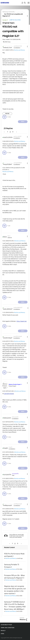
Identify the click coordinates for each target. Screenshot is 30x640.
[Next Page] (16, 131)
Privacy (3, 630)
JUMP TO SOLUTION (14, 20)
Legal (2, 633)
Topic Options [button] (25, 16)
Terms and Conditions (7, 627)
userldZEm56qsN (9, 393)
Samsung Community (8, 12)
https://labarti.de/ (22, 321)
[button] (25, 46)
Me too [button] (7, 113)
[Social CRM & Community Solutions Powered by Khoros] (23, 619)
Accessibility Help (6, 624)
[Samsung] (5, 2)
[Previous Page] (5, 131)
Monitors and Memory (19, 50)
